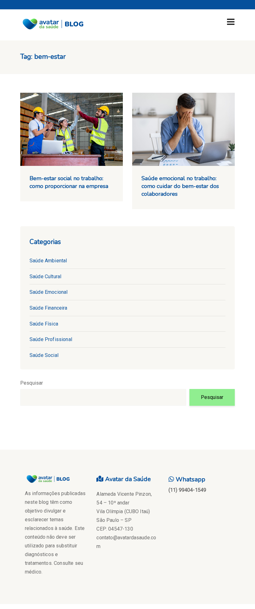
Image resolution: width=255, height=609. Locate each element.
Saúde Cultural (45, 276)
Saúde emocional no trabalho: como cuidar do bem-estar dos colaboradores (180, 186)
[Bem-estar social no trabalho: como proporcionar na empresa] (71, 129)
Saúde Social (44, 355)
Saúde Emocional (48, 292)
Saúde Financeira (48, 308)
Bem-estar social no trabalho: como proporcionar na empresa (69, 182)
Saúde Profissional (51, 339)
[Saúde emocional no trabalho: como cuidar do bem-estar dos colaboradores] (183, 129)
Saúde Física (44, 324)
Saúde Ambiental (48, 261)
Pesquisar (31, 383)
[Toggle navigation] (230, 21)
